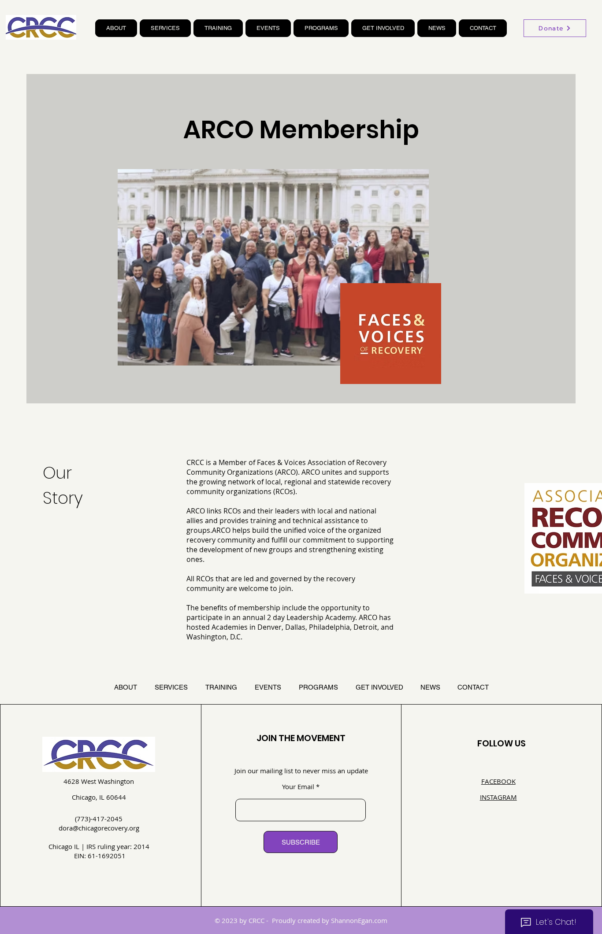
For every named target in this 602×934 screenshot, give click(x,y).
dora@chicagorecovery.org (99, 827)
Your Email (298, 786)
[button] (116, 28)
